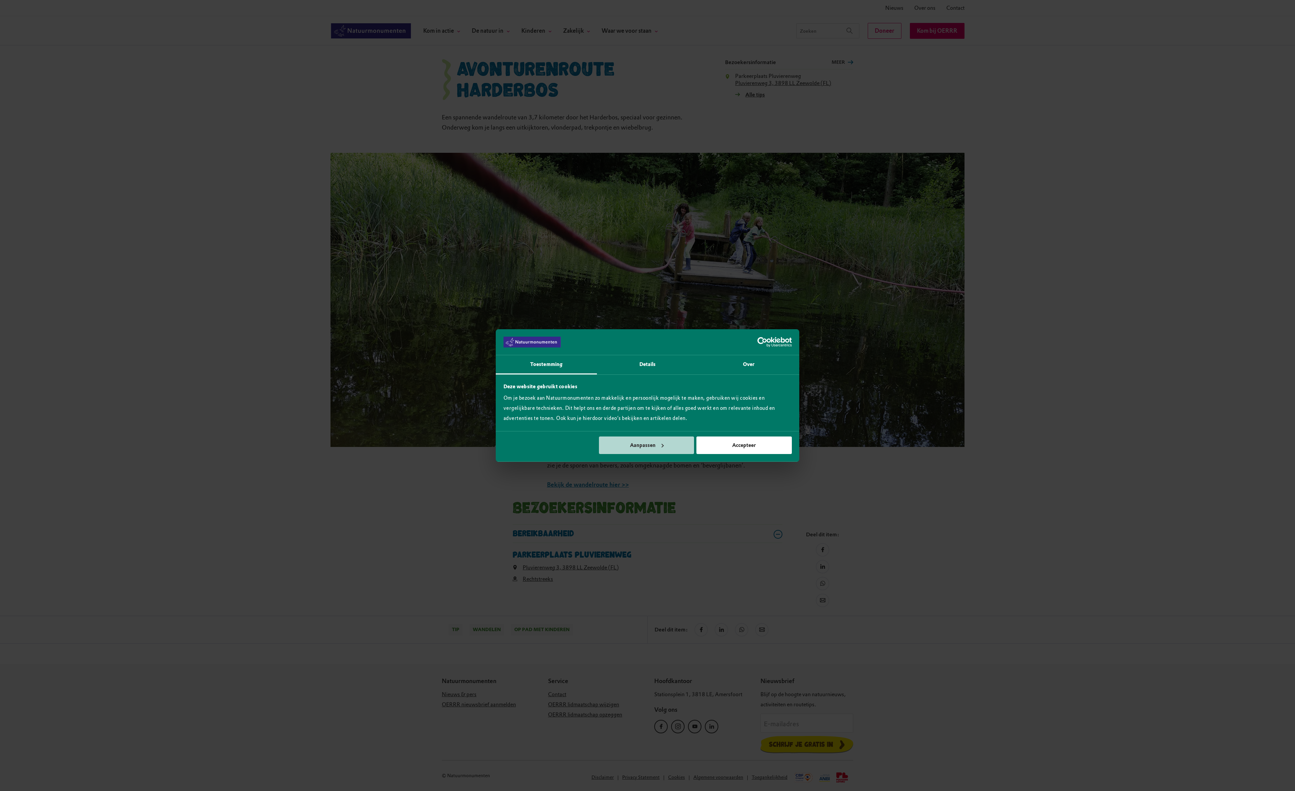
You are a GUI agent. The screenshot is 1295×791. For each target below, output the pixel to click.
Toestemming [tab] (546, 364)
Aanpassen (643, 445)
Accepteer (744, 445)
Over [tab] (748, 364)
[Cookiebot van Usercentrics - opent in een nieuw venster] (762, 342)
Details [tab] (647, 364)
